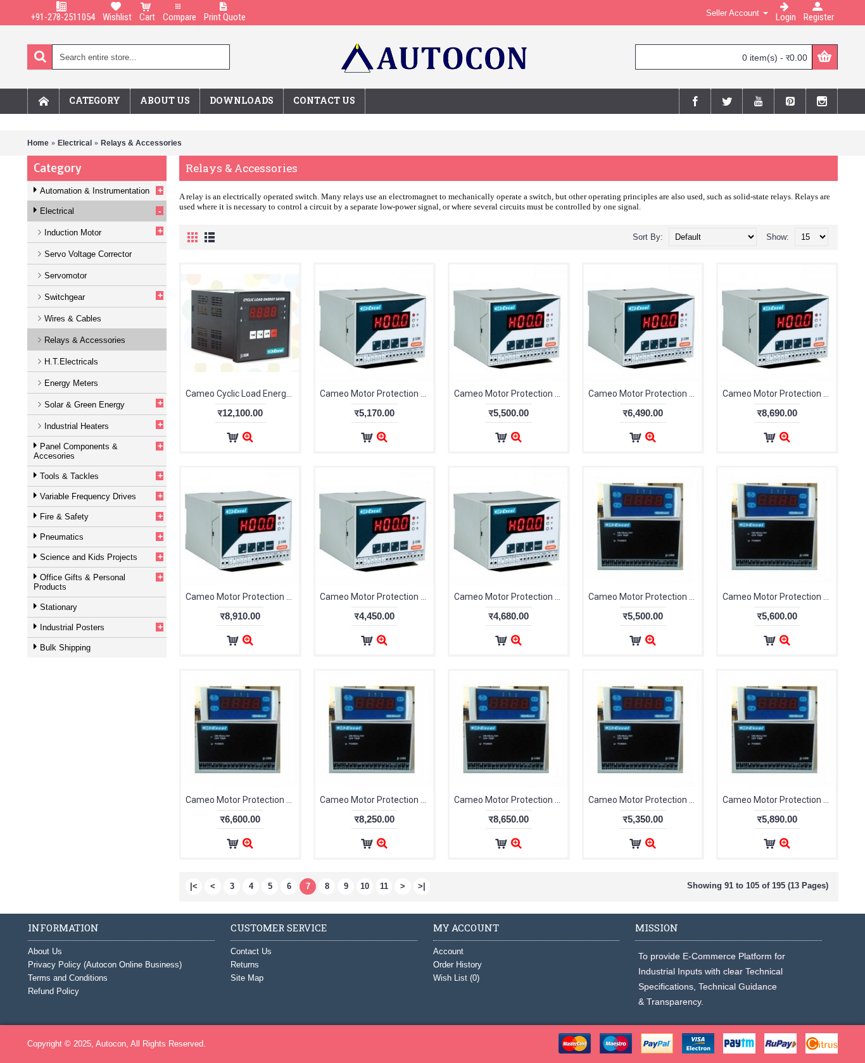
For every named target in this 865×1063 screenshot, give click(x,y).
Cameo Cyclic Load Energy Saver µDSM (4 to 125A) (242, 394)
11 (384, 886)
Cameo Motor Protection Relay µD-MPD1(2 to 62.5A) (510, 597)
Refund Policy (53, 991)
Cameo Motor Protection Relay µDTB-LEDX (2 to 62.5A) (779, 597)
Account (448, 951)
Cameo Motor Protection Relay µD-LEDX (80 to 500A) (242, 597)
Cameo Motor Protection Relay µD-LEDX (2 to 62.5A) (510, 394)
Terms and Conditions (68, 978)
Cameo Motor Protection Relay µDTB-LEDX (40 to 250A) (376, 800)
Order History (457, 964)
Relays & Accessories (141, 143)
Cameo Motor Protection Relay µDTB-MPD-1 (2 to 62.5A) (779, 800)
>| (422, 886)
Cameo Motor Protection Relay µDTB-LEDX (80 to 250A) (510, 800)
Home (38, 143)
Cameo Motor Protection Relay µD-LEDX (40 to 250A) (779, 394)
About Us (45, 951)
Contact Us (251, 951)
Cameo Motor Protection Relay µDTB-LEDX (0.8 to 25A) (645, 597)
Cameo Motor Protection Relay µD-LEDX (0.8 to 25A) (376, 394)
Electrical (75, 143)
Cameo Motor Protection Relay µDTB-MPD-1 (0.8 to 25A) (645, 800)
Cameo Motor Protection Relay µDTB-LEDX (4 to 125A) (242, 800)
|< (194, 886)
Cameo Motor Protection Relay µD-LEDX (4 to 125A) (645, 394)
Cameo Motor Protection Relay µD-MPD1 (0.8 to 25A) (376, 597)
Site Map (246, 978)
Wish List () (456, 978)
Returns (244, 964)
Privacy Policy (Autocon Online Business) (105, 964)
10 (364, 886)
